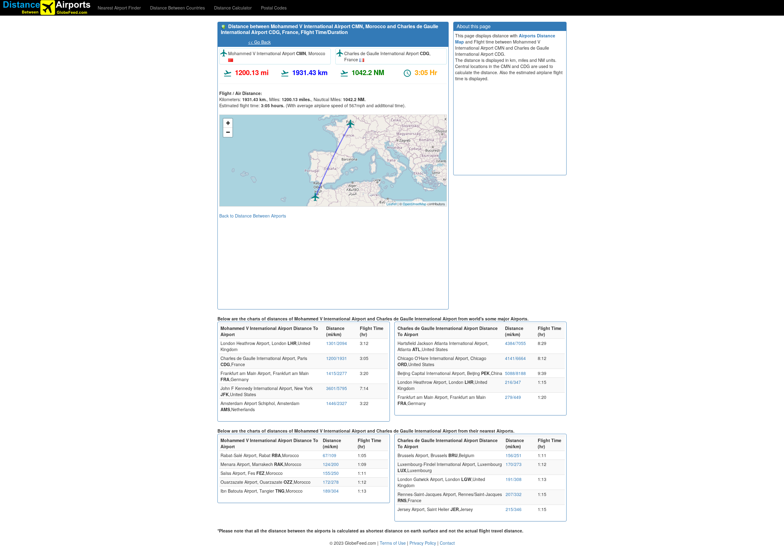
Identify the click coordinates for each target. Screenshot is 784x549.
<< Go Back (259, 42)
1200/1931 (336, 358)
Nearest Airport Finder (119, 8)
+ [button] (228, 123)
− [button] (228, 132)
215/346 (514, 509)
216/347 (513, 382)
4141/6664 (515, 358)
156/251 (514, 455)
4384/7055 (515, 343)
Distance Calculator (233, 8)
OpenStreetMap (414, 203)
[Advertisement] (333, 262)
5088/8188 (515, 373)
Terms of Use (393, 543)
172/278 (331, 482)
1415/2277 (336, 373)
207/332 (514, 494)
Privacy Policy (423, 543)
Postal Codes (274, 8)
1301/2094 (336, 343)
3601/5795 (336, 388)
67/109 (329, 455)
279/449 (513, 397)
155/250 (331, 473)
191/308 (514, 479)
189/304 (331, 491)
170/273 (514, 464)
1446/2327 (336, 403)
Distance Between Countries (177, 8)
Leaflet (391, 203)
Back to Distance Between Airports (252, 216)
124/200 (331, 464)
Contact (447, 543)
